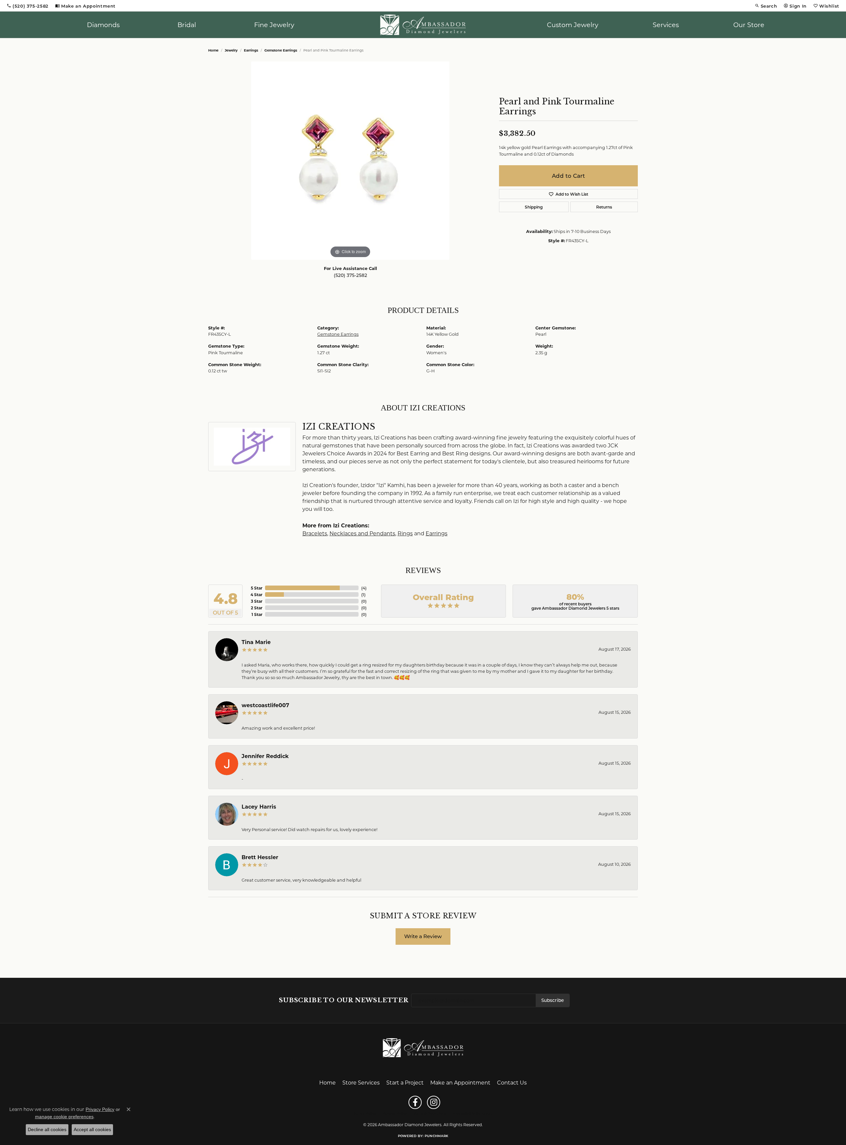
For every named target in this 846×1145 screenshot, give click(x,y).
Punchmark (436, 1135)
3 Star (256, 601)
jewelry (231, 50)
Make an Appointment (460, 1082)
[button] (766, 5)
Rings (405, 533)
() (363, 588)
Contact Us (512, 1082)
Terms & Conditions (429, 1113)
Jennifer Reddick (265, 755)
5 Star (256, 588)
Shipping (534, 207)
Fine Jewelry (274, 24)
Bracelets (314, 533)
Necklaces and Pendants (362, 533)
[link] (28, 5)
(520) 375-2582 (350, 275)
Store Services (361, 1082)
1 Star (256, 614)
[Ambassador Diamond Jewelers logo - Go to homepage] (423, 25)
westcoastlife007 (265, 705)
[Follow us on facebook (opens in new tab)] (415, 1102)
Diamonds (103, 24)
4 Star (256, 594)
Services (666, 24)
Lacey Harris (259, 806)
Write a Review (423, 936)
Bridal (186, 24)
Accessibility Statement (473, 1113)
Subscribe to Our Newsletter (343, 1000)
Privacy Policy (395, 1113)
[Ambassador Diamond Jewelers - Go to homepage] (423, 1047)
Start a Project (405, 1082)
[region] (350, 160)
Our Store (748, 24)
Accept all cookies (92, 1129)
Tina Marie (256, 641)
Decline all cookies (47, 1129)
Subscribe (552, 1000)
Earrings (251, 50)
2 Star (256, 607)
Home (213, 50)
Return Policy (364, 1113)
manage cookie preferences (64, 1116)
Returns (604, 207)
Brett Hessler (260, 857)
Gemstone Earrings (280, 50)
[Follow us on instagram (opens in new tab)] (433, 1102)
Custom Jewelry (572, 24)
